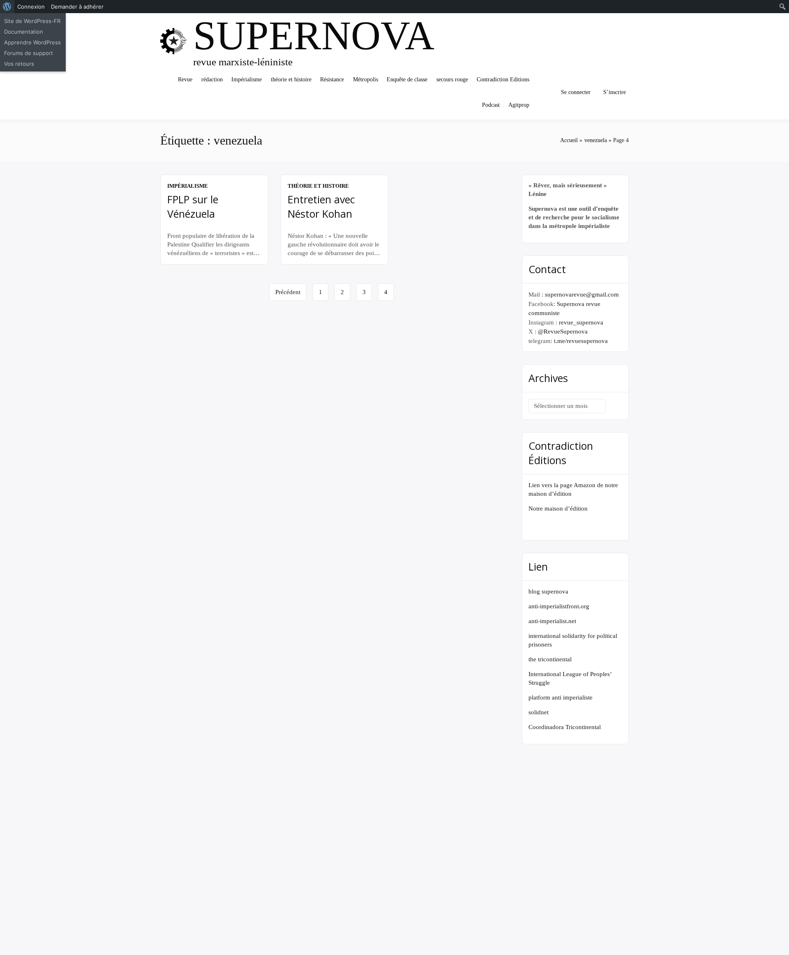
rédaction (212, 79)
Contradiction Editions (503, 79)
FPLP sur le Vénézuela (192, 206)
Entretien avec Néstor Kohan (321, 206)
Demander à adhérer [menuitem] (77, 6)
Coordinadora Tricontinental (564, 727)
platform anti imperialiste (560, 697)
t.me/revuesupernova (581, 341)
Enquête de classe (407, 79)
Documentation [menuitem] (23, 31)
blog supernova (548, 591)
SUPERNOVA (313, 35)
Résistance (332, 79)
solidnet (538, 712)
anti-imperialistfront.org (558, 606)
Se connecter (576, 92)
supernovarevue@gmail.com (582, 294)
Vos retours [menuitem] (19, 63)
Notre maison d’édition (558, 508)
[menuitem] (7, 6)
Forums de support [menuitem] (28, 53)
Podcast (491, 105)
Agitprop (518, 105)
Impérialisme (246, 79)
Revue (185, 79)
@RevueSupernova (563, 331)
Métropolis (365, 79)
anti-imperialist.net (552, 621)
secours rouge (452, 79)
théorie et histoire (291, 79)
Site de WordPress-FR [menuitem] (32, 21)
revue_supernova (581, 322)
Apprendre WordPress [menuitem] (32, 42)
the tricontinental (550, 659)
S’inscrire (614, 92)
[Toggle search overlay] (544, 92)
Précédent (287, 292)
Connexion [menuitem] (31, 6)
